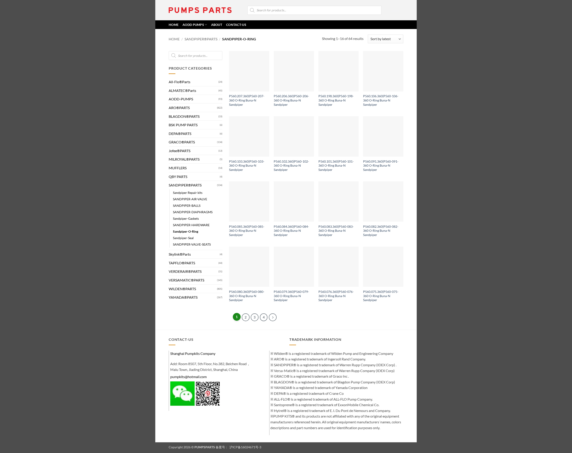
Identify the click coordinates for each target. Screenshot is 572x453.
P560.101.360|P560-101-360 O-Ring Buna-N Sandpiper (336, 165)
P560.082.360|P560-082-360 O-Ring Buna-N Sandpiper (380, 231)
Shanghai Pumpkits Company (192, 353)
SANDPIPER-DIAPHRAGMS (192, 212)
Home (174, 39)
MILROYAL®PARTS (184, 159)
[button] (395, 10)
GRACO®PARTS (182, 142)
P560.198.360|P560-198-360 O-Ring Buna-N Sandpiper (336, 100)
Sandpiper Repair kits (187, 192)
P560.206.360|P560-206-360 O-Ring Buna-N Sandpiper (291, 100)
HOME (174, 25)
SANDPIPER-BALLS (186, 205)
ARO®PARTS (179, 107)
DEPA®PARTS (180, 133)
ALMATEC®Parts (182, 90)
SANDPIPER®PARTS (201, 39)
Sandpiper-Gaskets (186, 218)
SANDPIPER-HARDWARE (191, 225)
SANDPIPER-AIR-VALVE (190, 199)
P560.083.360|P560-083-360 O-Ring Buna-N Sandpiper (336, 231)
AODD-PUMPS (181, 99)
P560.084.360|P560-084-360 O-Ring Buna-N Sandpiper (291, 231)
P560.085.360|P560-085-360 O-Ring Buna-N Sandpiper (246, 231)
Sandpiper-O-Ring (185, 231)
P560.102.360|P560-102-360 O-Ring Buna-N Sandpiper (291, 165)
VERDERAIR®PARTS (185, 271)
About (216, 25)
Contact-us (236, 25)
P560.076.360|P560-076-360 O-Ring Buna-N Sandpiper (336, 296)
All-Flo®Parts (179, 82)
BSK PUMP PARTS (183, 125)
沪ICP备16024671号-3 (245, 447)
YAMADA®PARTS (183, 297)
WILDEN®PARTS (182, 289)
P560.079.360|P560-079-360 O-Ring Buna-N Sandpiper (291, 296)
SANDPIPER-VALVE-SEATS (192, 244)
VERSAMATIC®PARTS (186, 280)
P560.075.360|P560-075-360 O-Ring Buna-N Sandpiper (380, 296)
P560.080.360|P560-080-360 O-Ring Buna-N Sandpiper (246, 296)
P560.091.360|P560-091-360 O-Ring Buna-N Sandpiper (380, 165)
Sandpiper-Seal (183, 238)
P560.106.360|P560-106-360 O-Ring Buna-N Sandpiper (380, 100)
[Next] (273, 317)
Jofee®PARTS (179, 151)
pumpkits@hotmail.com (188, 376)
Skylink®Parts (180, 254)
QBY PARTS (178, 176)
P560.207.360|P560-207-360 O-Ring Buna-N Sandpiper (246, 100)
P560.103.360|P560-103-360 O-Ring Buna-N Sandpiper (246, 165)
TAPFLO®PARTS (182, 263)
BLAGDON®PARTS (184, 116)
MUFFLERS (178, 168)
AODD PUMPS (193, 25)
